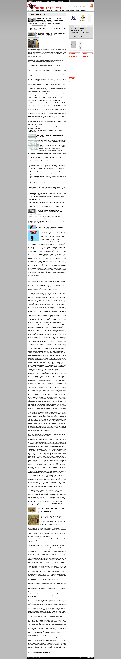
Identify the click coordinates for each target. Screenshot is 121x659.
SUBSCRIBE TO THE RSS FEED (82, 4)
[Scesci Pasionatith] (40, 5)
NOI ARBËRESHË (38, 1)
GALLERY (60, 1)
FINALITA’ (53, 1)
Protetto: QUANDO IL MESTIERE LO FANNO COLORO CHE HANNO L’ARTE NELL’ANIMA (49, 19)
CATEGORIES (72, 53)
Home (30, 1)
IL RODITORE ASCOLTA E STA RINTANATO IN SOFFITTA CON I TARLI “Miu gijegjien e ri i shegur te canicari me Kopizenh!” (51, 510)
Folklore (42, 10)
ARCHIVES (84, 53)
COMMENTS (77, 26)
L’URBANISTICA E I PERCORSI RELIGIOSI (80, 32)
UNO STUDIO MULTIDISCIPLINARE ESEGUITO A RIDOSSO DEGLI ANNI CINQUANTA (50, 33)
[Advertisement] (73, 67)
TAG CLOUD (89, 26)
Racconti (56, 10)
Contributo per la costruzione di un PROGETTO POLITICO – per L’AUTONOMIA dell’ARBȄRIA (50, 226)
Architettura (31, 10)
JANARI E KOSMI (75, 34)
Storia (77, 10)
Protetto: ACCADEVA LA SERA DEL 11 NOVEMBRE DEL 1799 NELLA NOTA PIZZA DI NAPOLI (49, 211)
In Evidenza (49, 10)
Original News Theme (81, 657)
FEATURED (83, 26)
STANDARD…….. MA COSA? (77, 36)
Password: (30, 26)
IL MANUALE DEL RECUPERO (77, 28)
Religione (62, 10)
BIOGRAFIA (46, 1)
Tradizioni (83, 10)
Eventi (37, 10)
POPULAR (71, 26)
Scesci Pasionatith (37, 657)
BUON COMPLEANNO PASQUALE (78, 30)
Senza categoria (70, 10)
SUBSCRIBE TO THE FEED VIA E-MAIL (81, 6)
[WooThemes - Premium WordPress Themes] (90, 657)
